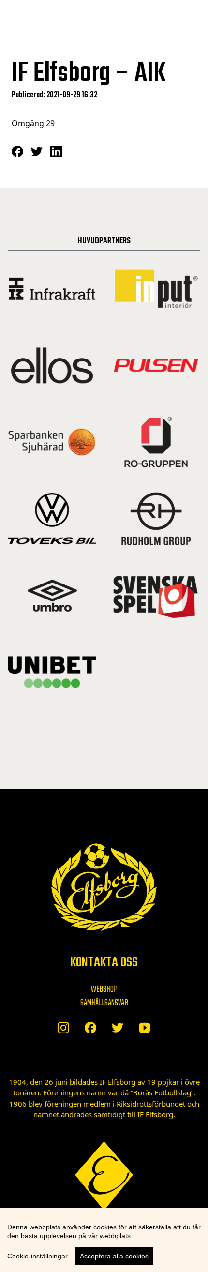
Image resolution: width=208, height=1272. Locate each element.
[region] (104, 1240)
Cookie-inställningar (37, 1256)
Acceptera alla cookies (114, 1256)
